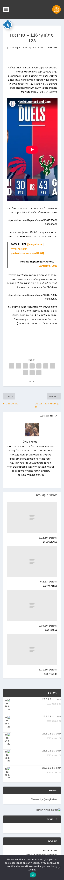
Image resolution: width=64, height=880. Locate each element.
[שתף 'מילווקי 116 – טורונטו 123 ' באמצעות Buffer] (11, 366)
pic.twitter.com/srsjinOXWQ (27, 253)
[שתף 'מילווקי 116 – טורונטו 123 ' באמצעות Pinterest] (25, 366)
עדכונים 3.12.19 (48, 537)
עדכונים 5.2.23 (48, 581)
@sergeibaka (34, 244)
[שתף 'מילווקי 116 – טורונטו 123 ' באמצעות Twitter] (45, 366)
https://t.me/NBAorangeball (41, 854)
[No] (59, 867)
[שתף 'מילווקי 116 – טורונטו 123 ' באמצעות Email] (32, 372)
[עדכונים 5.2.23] (32, 561)
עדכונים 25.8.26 (51, 716)
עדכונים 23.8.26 (51, 750)
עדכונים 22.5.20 (48, 625)
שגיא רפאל (37, 47)
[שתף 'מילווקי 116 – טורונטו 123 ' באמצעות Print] (25, 372)
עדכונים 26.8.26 (51, 699)
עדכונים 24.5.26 (51, 733)
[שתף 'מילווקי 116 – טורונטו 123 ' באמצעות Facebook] (52, 366)
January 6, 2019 (48, 265)
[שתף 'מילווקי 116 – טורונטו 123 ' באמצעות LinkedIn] (18, 366)
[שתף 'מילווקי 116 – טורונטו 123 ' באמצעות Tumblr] (32, 366)
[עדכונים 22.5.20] (32, 605)
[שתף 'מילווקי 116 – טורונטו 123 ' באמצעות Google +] (38, 366)
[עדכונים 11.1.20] (32, 649)
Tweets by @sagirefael (44, 799)
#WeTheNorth (19, 248)
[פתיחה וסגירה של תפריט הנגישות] (8, 25)
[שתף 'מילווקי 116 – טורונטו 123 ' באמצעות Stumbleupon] (38, 372)
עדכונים (13, 47)
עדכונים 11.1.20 (48, 669)
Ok (32, 875)
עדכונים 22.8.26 (51, 767)
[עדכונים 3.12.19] (32, 517)
